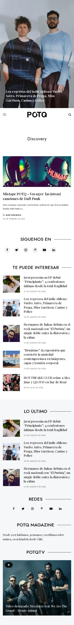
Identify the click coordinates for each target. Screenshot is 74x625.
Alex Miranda (13, 215)
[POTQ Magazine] (37, 115)
